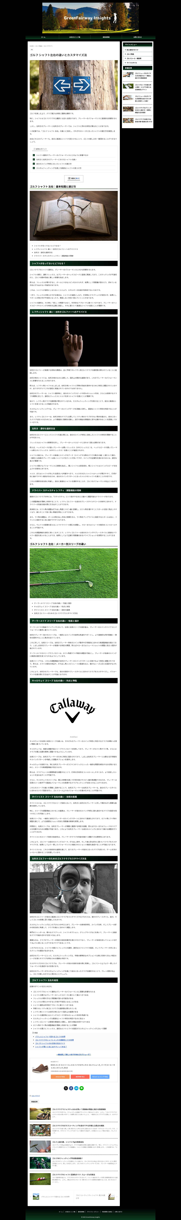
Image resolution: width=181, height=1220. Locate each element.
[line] (82, 1088)
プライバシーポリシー (93, 1212)
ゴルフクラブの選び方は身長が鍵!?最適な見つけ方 (143, 120)
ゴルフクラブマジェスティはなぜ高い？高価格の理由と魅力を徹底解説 (79, 1109)
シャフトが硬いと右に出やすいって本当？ (51, 1046)
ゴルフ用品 (130, 54)
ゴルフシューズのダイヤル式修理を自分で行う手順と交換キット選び (143, 98)
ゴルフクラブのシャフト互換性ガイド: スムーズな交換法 (73, 1174)
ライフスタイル (132, 63)
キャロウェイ (74, 737)
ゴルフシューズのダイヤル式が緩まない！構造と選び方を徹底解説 (143, 75)
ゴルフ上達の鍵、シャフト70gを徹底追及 (68, 1142)
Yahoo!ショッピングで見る (100, 1077)
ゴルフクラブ (36, 1096)
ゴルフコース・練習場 (134, 58)
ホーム (43, 37)
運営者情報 (106, 37)
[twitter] (66, 1088)
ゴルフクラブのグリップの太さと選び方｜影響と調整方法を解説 (143, 110)
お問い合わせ (138, 37)
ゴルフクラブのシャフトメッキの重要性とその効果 (54, 1040)
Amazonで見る (60, 1077)
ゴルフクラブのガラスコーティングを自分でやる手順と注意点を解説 (78, 1125)
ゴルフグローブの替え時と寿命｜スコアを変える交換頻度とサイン (143, 87)
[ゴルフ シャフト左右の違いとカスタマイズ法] (76, 1088)
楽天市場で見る (80, 1077)
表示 (77, 178)
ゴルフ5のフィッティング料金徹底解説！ (67, 1158)
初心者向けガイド (132, 50)
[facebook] (71, 1088)
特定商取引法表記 (107, 1212)
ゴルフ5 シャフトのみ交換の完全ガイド (50, 1043)
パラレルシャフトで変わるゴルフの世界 (50, 1036)
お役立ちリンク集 (74, 37)
